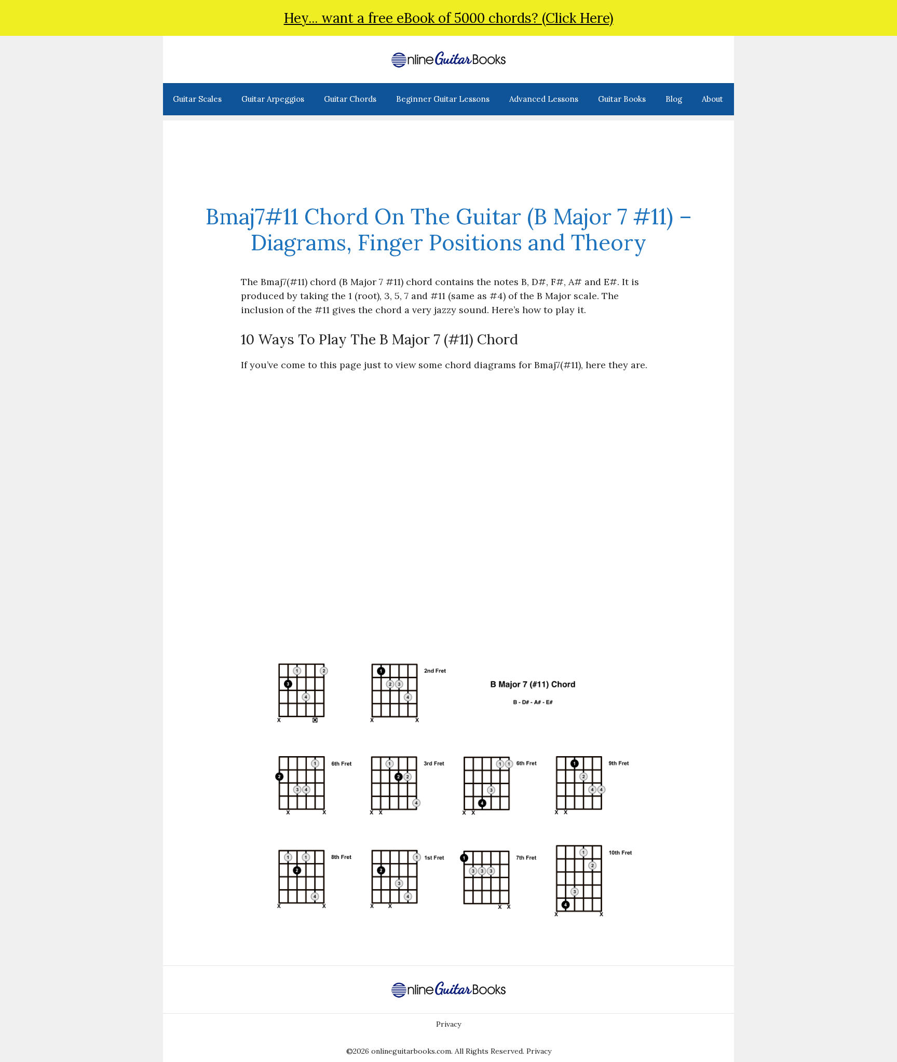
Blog (673, 99)
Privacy (448, 1024)
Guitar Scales (197, 99)
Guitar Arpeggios (272, 99)
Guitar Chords (350, 99)
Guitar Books (622, 99)
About (712, 99)
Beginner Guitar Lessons (443, 99)
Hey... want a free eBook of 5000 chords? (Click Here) (449, 17)
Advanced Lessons (543, 99)
